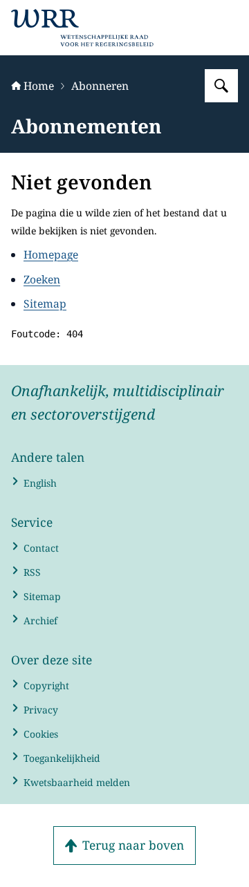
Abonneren (100, 85)
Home (39, 85)
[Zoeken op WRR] (221, 85)
